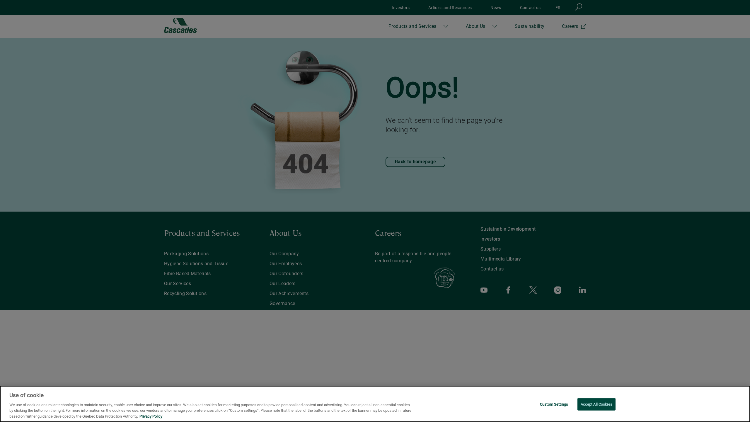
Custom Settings (554, 404)
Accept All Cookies (596, 404)
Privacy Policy (150, 416)
